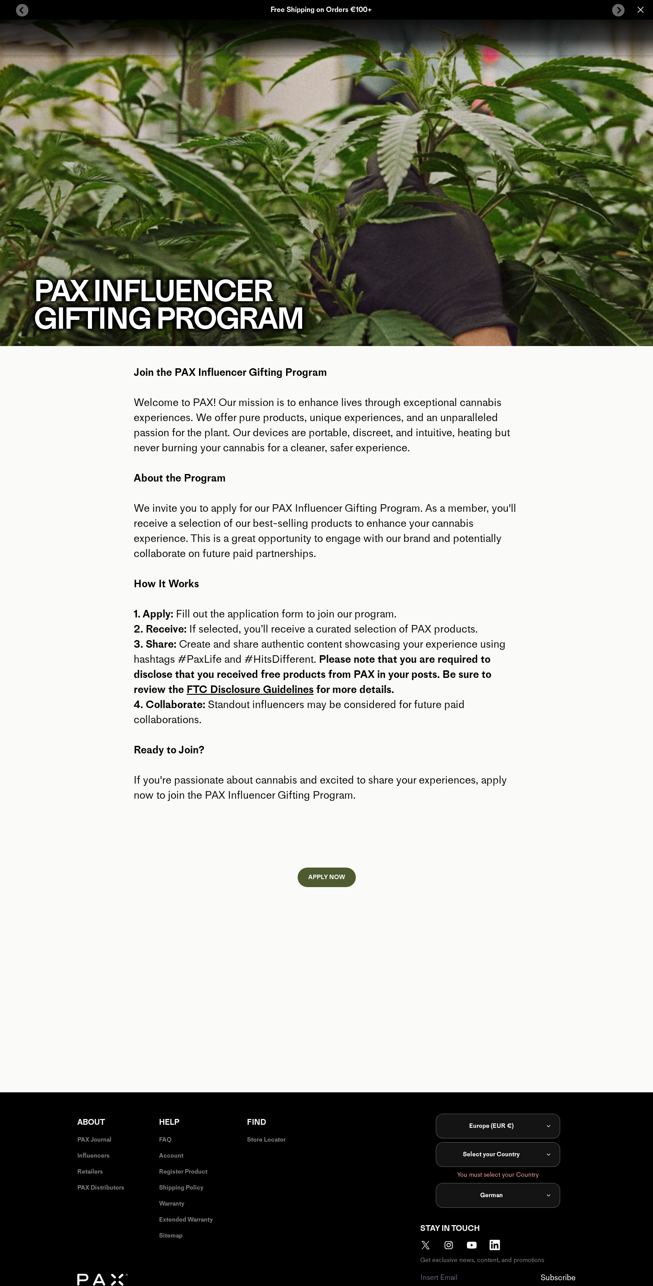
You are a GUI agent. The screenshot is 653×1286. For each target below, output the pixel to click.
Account (171, 1155)
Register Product (183, 1171)
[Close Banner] (640, 10)
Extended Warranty (186, 1219)
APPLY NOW (326, 877)
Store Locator (266, 1139)
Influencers (93, 1155)
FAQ (165, 1139)
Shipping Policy (181, 1187)
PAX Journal (94, 1139)
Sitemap (171, 1235)
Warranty (171, 1203)
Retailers (90, 1171)
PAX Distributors (100, 1187)
